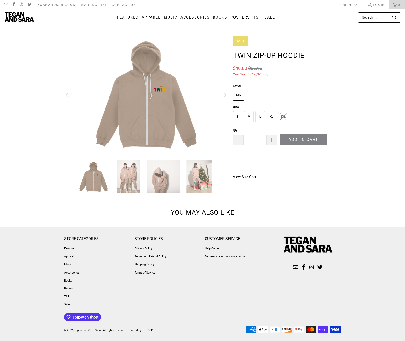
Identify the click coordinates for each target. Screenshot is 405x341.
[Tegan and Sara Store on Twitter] (29, 5)
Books (68, 280)
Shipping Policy (144, 264)
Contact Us (124, 5)
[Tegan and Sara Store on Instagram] (21, 5)
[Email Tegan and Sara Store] (6, 5)
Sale (67, 304)
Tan (238, 95)
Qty (235, 130)
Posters (69, 288)
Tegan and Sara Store (87, 330)
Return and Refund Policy (150, 256)
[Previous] (67, 94)
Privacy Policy (143, 248)
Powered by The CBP (140, 330)
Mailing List (94, 5)
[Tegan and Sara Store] (19, 17)
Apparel (69, 256)
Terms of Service (145, 272)
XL (271, 116)
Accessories (71, 272)
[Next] (225, 94)
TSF (66, 296)
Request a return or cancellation (225, 256)
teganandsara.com (55, 5)
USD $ (345, 5)
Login (379, 5)
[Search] (394, 17)
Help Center (212, 248)
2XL (283, 116)
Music (68, 264)
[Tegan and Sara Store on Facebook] (13, 5)
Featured (69, 248)
